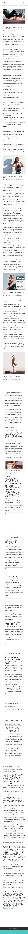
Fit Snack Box (16, 906)
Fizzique (4, 879)
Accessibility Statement (13, 928)
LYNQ (14, 622)
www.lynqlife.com (17, 655)
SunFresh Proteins (19, 877)
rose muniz (6, 769)
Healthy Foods (6, 381)
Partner (11, 771)
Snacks (13, 381)
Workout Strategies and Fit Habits (12, 767)
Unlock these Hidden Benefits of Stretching (13, 293)
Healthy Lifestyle (18, 179)
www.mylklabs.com (9, 473)
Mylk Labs (7, 440)
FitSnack (19, 724)
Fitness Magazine (6, 844)
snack (11, 381)
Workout (17, 30)
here (11, 609)
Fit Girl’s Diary (17, 855)
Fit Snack (6, 30)
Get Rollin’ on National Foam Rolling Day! (12, 27)
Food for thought (18, 379)
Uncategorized (6, 297)
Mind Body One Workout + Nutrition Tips (11, 377)
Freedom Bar (13, 662)
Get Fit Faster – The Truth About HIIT (14, 177)
